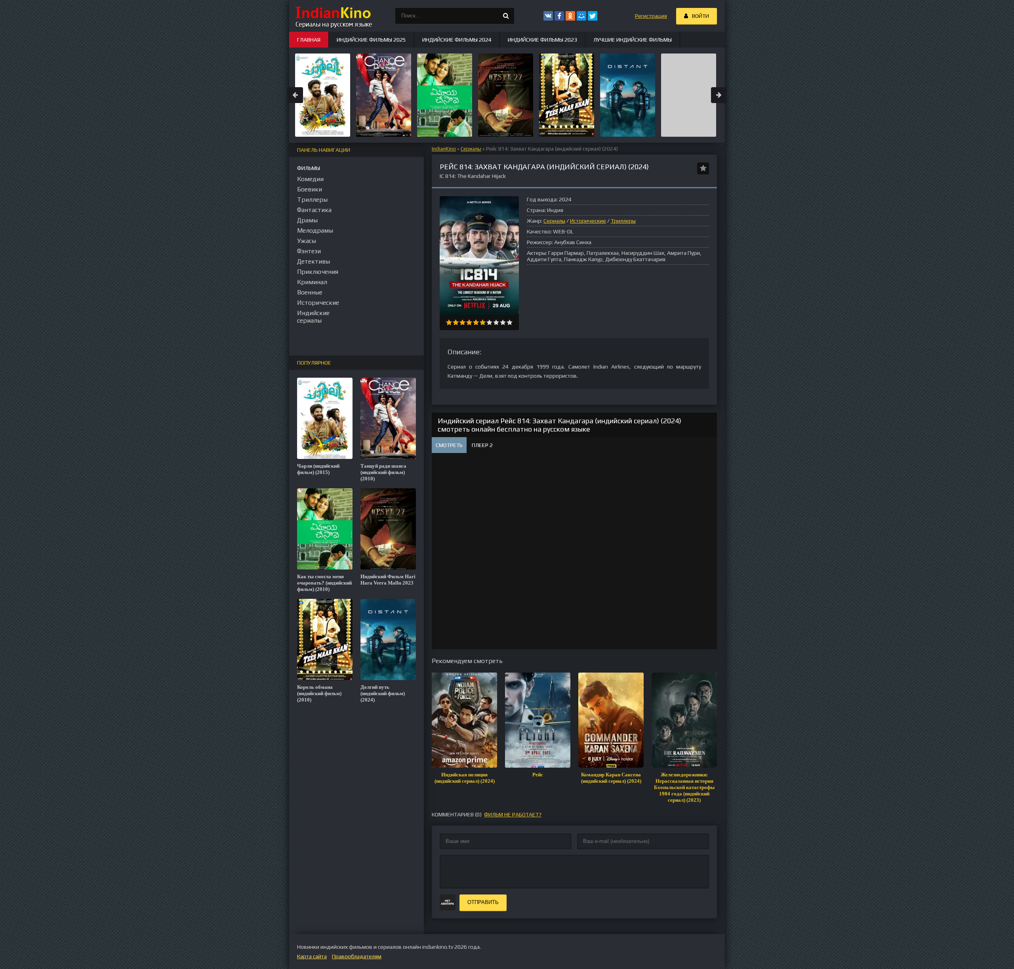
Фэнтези (309, 251)
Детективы (313, 261)
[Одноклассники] (570, 16)
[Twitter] (592, 16)
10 (509, 322)
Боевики (309, 189)
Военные (309, 292)
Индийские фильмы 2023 (542, 39)
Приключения (317, 271)
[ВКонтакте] (548, 16)
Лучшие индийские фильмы (632, 39)
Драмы (307, 220)
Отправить (483, 902)
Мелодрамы (315, 230)
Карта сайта (312, 956)
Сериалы (471, 149)
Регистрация (651, 16)
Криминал (312, 282)
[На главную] (332, 16)
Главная (308, 39)
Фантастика (314, 210)
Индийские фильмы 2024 (457, 39)
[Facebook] (559, 16)
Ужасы (306, 241)
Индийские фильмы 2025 (371, 39)
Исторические (588, 221)
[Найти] (506, 16)
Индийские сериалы (313, 316)
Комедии (310, 179)
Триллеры (623, 221)
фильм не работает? (512, 814)
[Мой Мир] (581, 16)
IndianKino (444, 149)
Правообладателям (356, 956)
